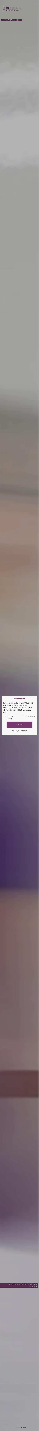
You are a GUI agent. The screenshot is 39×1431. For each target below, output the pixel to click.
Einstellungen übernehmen (19, 731)
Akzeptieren (19, 724)
